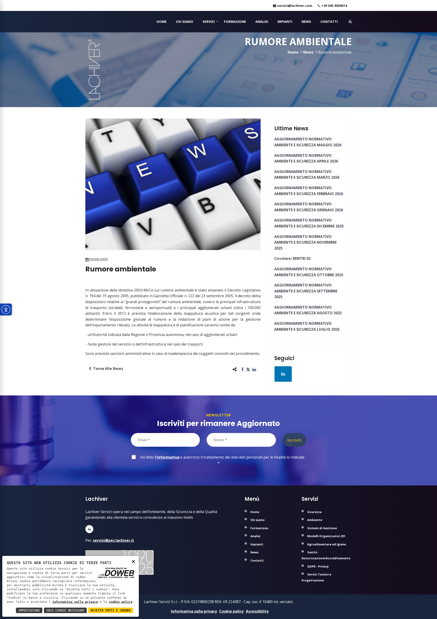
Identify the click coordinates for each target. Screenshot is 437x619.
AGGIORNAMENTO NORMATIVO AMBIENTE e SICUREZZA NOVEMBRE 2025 (305, 242)
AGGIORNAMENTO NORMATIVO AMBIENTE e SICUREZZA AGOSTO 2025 (308, 310)
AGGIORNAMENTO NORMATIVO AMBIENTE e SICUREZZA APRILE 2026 (306, 158)
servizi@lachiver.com (294, 5)
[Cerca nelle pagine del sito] (350, 21)
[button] (242, 369)
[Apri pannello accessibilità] (6, 309)
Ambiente (314, 520)
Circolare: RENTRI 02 (292, 258)
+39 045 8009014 (334, 5)
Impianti (284, 21)
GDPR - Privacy (318, 566)
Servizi (209, 21)
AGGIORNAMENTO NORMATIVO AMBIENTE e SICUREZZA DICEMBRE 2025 (309, 223)
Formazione (235, 21)
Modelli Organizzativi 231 (326, 536)
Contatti (329, 21)
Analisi (261, 21)
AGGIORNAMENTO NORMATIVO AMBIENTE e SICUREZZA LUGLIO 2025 (307, 326)
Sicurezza (314, 512)
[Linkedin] (89, 529)
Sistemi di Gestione (322, 528)
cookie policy (120, 602)
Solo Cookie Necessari (65, 610)
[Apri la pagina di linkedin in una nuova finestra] (283, 374)
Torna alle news (107, 368)
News (306, 21)
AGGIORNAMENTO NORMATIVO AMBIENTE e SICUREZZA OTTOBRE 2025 (308, 271)
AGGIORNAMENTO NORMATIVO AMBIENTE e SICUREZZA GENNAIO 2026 (308, 206)
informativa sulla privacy (75, 602)
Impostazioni (29, 610)
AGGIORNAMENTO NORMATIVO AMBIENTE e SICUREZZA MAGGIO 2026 (307, 142)
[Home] (85, 21)
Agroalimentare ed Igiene (326, 544)
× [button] (133, 561)
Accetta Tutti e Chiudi (111, 610)
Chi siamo (184, 21)
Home (162, 21)
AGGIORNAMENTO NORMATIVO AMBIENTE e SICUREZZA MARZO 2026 (306, 174)
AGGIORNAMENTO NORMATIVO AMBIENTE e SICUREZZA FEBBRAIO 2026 (308, 190)
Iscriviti (294, 440)
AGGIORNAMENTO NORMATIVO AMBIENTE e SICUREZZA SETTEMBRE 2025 (305, 291)
